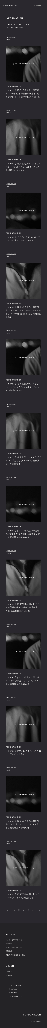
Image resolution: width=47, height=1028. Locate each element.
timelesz (12, 989)
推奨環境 (9, 951)
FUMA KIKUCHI (15, 986)
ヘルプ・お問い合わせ (14, 940)
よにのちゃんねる (15, 996)
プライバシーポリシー (14, 947)
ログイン (9, 971)
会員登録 (9, 975)
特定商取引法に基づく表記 (15, 955)
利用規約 (9, 943)
